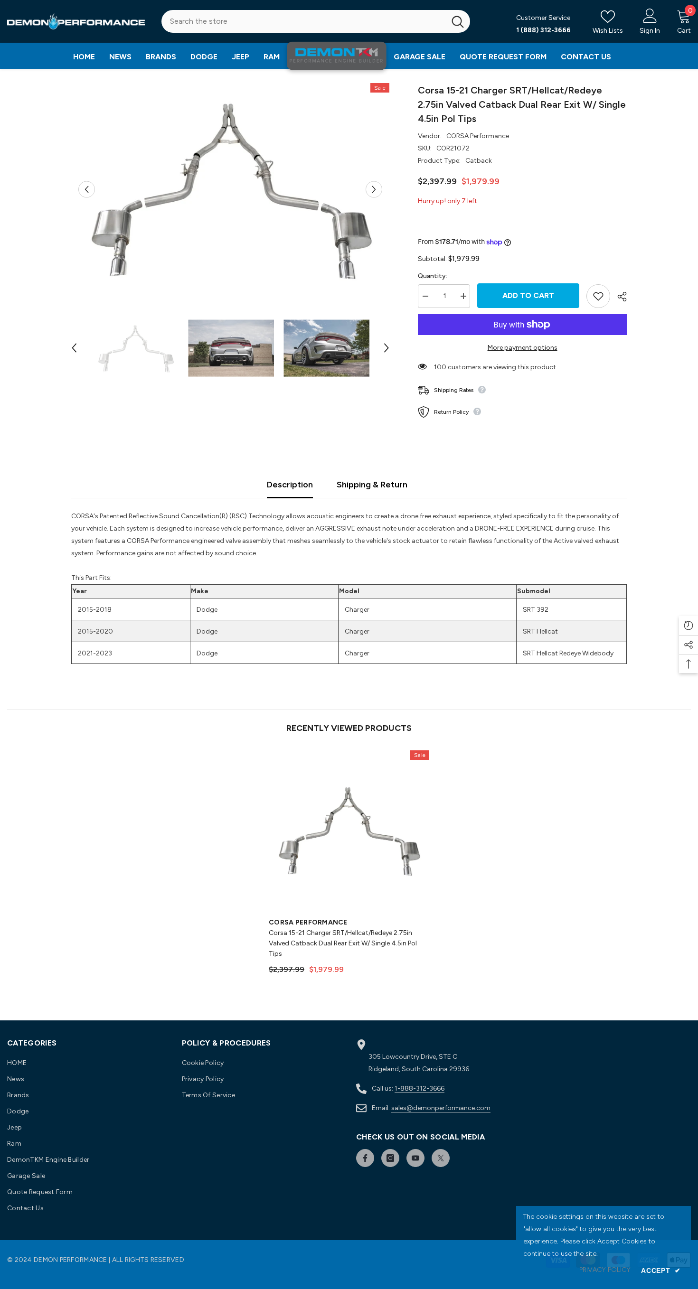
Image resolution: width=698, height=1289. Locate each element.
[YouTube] (415, 1158)
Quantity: (432, 276)
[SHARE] (618, 296)
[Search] (315, 21)
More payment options (522, 348)
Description (290, 484)
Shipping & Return (372, 484)
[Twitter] (441, 1158)
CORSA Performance (477, 136)
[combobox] (303, 21)
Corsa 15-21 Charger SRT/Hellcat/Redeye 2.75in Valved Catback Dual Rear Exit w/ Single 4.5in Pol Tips (343, 943)
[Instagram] (390, 1158)
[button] (86, 189)
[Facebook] (365, 1158)
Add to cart (528, 295)
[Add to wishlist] (598, 296)
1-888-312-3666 (419, 1088)
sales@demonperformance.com (440, 1108)
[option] (230, 189)
